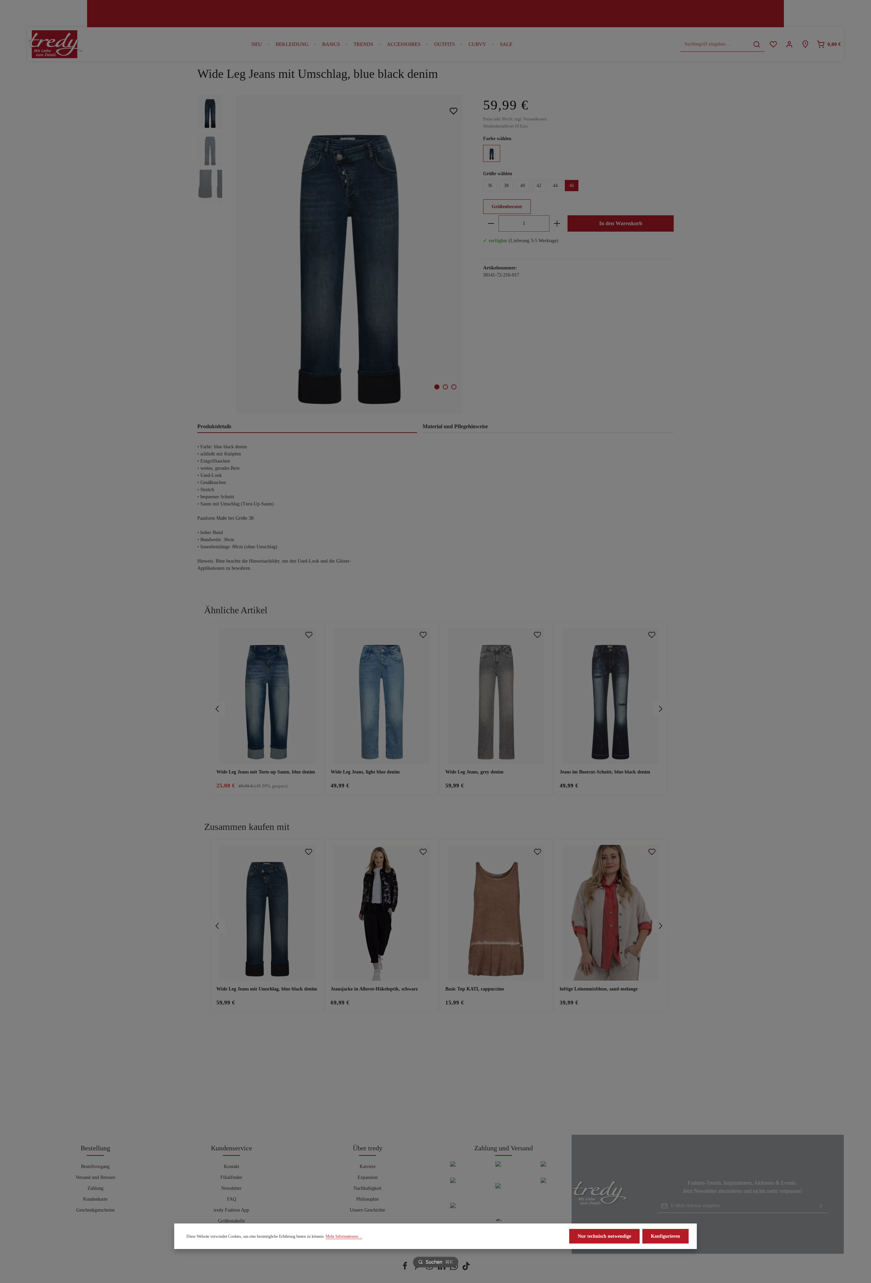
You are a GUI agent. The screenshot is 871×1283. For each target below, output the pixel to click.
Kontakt (231, 1166)
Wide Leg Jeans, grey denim (474, 771)
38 (506, 185)
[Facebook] (405, 1268)
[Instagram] (430, 1268)
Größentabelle (231, 1220)
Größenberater (507, 206)
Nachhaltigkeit (367, 1188)
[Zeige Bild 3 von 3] (454, 386)
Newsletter (231, 1188)
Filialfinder (231, 1177)
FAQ (231, 1199)
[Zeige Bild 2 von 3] (445, 386)
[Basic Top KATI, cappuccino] (496, 913)
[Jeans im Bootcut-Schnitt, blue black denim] (610, 696)
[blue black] (491, 153)
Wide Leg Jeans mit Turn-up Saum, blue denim (265, 771)
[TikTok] (466, 1268)
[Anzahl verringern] (491, 223)
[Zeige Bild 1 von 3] (437, 386)
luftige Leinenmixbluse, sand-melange (599, 989)
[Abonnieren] (821, 1206)
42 (539, 185)
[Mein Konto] (789, 44)
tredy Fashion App (231, 1210)
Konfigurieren (665, 1236)
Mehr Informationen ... (344, 1236)
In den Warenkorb (620, 223)
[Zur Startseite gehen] (55, 44)
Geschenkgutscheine (95, 1210)
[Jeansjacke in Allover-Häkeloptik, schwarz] (381, 913)
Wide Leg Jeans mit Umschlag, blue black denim (266, 989)
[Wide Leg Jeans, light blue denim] (381, 696)
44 (555, 185)
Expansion (368, 1177)
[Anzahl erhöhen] (557, 223)
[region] (333, 254)
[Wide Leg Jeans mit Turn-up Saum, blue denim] (267, 696)
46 (571, 185)
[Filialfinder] (805, 44)
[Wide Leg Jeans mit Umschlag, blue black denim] (349, 254)
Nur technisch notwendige (604, 1236)
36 (490, 185)
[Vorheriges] (218, 709)
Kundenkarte (95, 1199)
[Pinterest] (418, 1268)
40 (522, 185)
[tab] (307, 427)
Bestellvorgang (95, 1166)
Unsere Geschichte (367, 1210)
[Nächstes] (660, 709)
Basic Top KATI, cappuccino (474, 989)
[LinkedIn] (442, 1268)
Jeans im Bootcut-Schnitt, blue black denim (605, 771)
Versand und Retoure (95, 1177)
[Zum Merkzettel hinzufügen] (453, 110)
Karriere (368, 1166)
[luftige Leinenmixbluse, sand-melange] (610, 913)
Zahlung (95, 1188)
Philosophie (367, 1199)
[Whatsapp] (454, 1268)
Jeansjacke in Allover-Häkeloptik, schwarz (374, 989)
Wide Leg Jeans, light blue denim (365, 771)
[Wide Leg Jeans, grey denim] (496, 696)
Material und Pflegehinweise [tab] (455, 426)
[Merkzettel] (773, 44)
